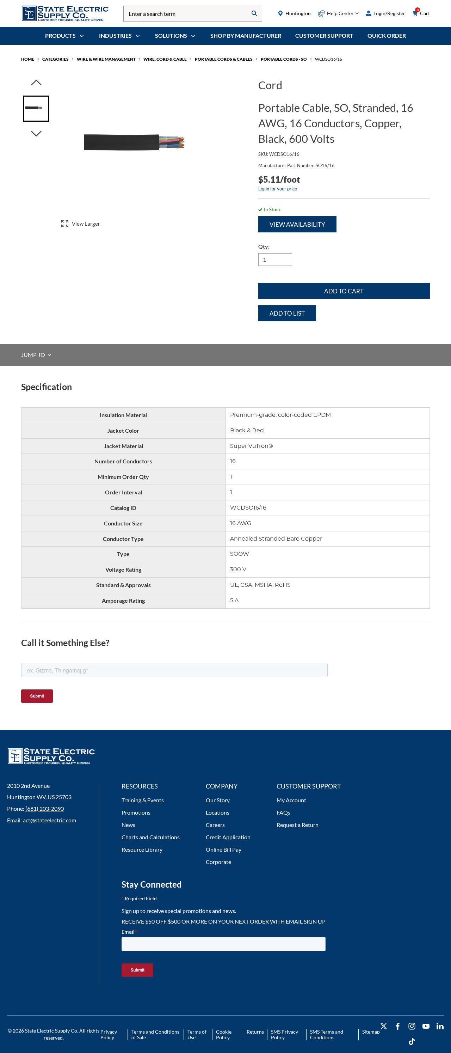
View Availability (297, 224)
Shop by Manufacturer (245, 35)
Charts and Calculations (151, 837)
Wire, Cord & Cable (165, 59)
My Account (291, 800)
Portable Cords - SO (284, 59)
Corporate (218, 861)
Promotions (136, 812)
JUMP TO (33, 354)
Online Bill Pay (223, 849)
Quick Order (386, 35)
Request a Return (298, 824)
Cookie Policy (223, 1034)
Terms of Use (196, 1034)
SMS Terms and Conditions (326, 1034)
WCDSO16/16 (328, 59)
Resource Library (142, 849)
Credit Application (228, 837)
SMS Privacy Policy (284, 1034)
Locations (217, 812)
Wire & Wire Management (106, 59)
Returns (255, 1032)
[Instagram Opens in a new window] (411, 1026)
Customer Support (324, 35)
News (128, 824)
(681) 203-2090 (44, 808)
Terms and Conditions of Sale (155, 1034)
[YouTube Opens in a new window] (426, 1026)
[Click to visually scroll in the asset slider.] (36, 83)
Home (27, 59)
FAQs (283, 812)
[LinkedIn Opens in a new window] (440, 1026)
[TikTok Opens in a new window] (411, 1041)
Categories (55, 59)
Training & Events (143, 800)
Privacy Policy (108, 1034)
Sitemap (371, 1032)
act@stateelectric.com (49, 820)
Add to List (287, 313)
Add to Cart (344, 291)
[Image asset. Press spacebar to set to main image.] (36, 109)
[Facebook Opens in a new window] (397, 1026)
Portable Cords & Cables (224, 59)
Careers (215, 824)
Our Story (218, 800)
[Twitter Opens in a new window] (383, 1026)
